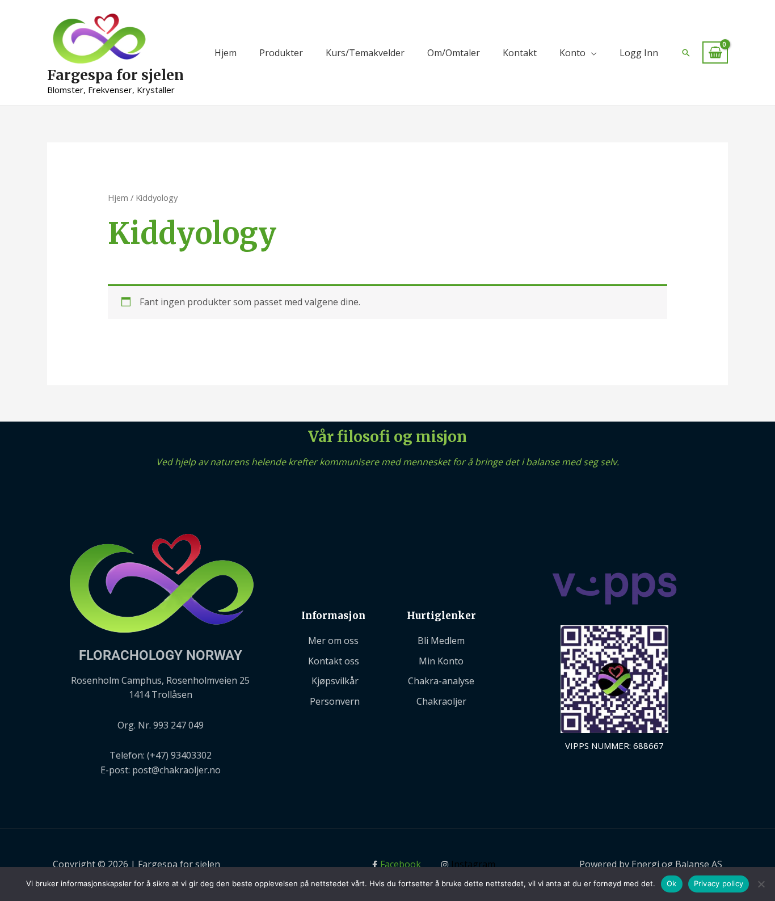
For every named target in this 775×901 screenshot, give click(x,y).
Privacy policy (719, 883)
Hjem (225, 53)
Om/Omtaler (453, 53)
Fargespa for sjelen (115, 75)
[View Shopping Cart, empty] (715, 52)
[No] (760, 884)
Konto (572, 53)
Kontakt (520, 53)
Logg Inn (639, 53)
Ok (672, 883)
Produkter (281, 53)
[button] (686, 53)
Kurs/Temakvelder (365, 53)
